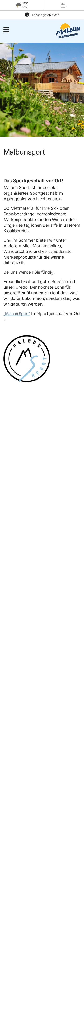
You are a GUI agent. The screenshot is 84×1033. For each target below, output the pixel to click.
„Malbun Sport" (17, 313)
